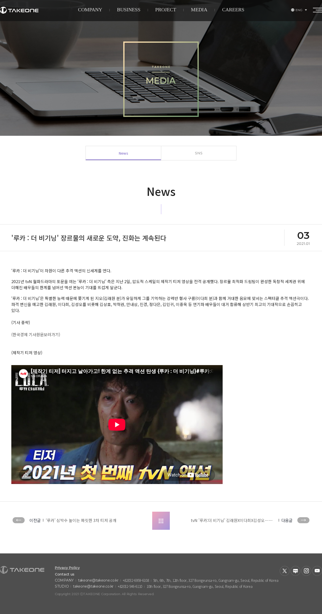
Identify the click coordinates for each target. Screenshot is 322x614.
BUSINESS (128, 9)
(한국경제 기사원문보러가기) (35, 334)
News (123, 153)
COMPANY (90, 9)
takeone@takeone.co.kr (98, 580)
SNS (199, 153)
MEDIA (199, 9)
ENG (299, 10)
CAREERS (233, 9)
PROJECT (165, 9)
